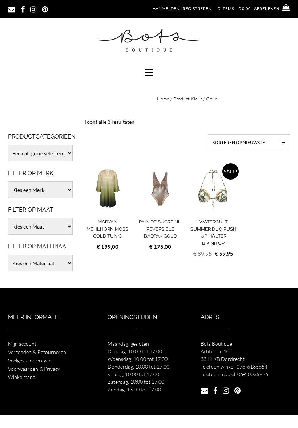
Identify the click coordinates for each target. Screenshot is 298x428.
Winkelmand (22, 377)
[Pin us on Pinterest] (45, 8)
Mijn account (22, 344)
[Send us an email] (11, 8)
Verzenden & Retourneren (37, 352)
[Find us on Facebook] (23, 8)
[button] (149, 72)
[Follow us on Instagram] (33, 8)
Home (163, 99)
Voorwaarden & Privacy (34, 369)
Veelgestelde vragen (30, 360)
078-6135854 (252, 366)
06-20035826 (252, 374)
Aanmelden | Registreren (182, 8)
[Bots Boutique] (149, 40)
